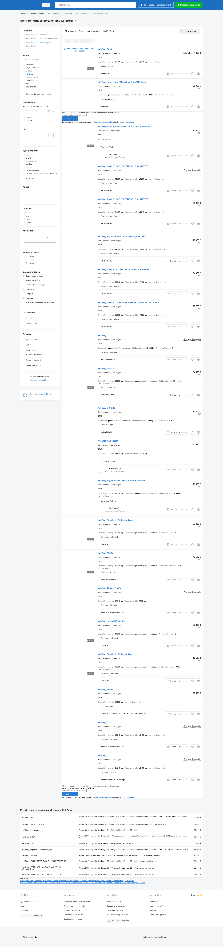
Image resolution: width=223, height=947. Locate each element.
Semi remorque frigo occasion (94, 881)
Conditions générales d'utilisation (76, 902)
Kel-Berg (102, 335)
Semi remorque (75, 881)
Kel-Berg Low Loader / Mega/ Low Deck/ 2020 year (122, 82)
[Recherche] (57, 4)
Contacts (24, 910)
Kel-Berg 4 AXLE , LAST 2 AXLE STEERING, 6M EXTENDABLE (128, 302)
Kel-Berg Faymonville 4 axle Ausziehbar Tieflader (122, 480)
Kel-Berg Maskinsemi (108, 441)
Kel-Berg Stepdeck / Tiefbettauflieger (116, 520)
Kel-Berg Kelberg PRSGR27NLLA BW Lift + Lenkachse (124, 127)
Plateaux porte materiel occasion (33, 883)
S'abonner (70, 119)
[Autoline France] (30, 5)
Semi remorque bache (56, 883)
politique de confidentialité (102, 122)
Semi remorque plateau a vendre (80, 883)
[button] (192, 73)
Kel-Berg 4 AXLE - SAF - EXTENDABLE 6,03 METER (123, 166)
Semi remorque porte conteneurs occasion (51, 881)
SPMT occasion (27, 881)
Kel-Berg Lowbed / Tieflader (111, 621)
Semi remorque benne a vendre (107, 883)
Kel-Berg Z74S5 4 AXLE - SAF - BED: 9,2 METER (121, 236)
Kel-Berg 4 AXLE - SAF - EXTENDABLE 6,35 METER (123, 199)
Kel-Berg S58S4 (105, 553)
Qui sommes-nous (28, 902)
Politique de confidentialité (74, 906)
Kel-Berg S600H (105, 49)
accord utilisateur (127, 122)
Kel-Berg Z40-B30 (106, 408)
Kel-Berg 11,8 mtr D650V (109, 588)
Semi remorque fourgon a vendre (120, 881)
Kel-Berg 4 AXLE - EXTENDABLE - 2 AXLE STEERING (124, 269)
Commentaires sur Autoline (74, 915)
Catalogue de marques (72, 919)
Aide (22, 906)
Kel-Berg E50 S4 (106, 368)
